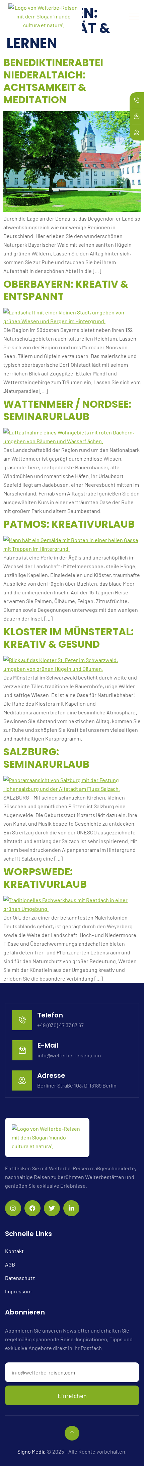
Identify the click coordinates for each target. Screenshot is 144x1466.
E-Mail (48, 1045)
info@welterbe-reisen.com (69, 1055)
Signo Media (31, 1451)
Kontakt (14, 1251)
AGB (10, 1264)
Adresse (51, 1075)
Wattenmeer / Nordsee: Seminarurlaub (67, 410)
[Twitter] (52, 1208)
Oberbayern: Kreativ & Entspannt (65, 290)
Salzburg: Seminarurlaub (46, 758)
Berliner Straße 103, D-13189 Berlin (77, 1085)
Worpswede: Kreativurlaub (45, 878)
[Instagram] (13, 1208)
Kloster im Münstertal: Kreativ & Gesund (68, 638)
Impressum (18, 1291)
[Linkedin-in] (71, 1208)
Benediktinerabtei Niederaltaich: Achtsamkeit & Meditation (53, 81)
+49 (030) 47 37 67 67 (60, 1025)
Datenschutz (20, 1278)
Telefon (50, 1015)
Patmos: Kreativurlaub (69, 524)
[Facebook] (32, 1208)
